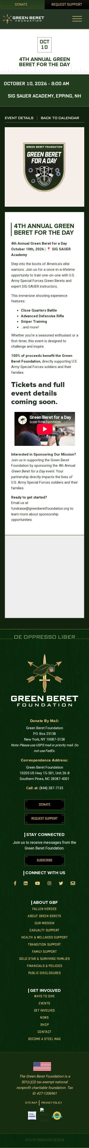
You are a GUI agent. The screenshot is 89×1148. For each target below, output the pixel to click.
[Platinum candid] (44, 1115)
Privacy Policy (51, 1102)
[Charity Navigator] (32, 1115)
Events (44, 1003)
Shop (44, 1025)
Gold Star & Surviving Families (44, 959)
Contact (44, 1032)
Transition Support (44, 944)
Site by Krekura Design (44, 1140)
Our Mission (45, 923)
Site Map (31, 1102)
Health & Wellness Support (44, 937)
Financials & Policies (44, 966)
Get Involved (44, 1010)
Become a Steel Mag (44, 1039)
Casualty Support (44, 930)
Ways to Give (44, 996)
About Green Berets (44, 916)
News (44, 1017)
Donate (21, 5)
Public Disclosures (44, 973)
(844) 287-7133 (51, 788)
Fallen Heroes (44, 909)
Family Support (44, 951)
